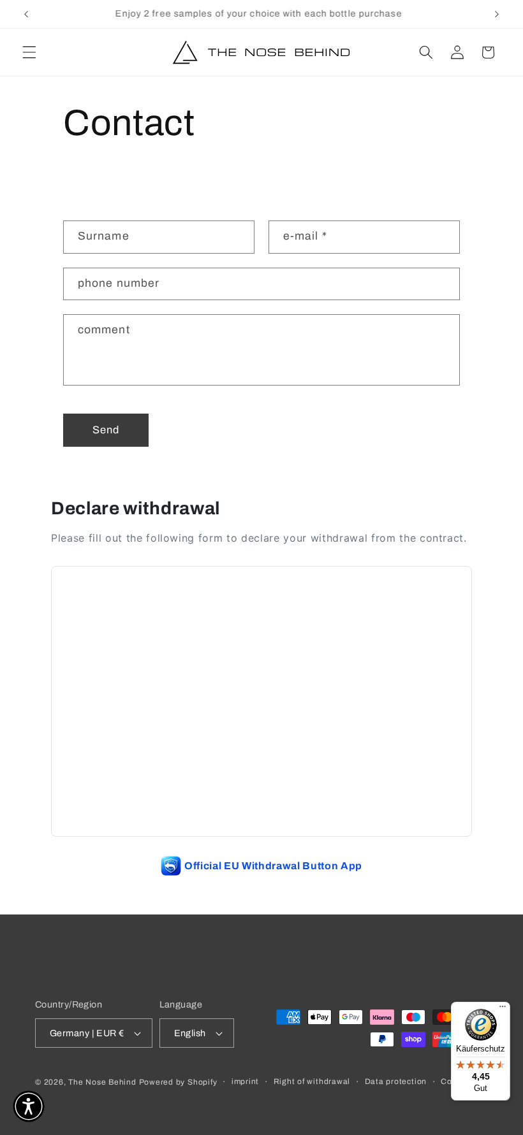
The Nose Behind (102, 1082)
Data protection (396, 1081)
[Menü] (502, 1009)
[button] (29, 52)
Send (105, 429)
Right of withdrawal (312, 1081)
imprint (245, 1081)
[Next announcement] (497, 14)
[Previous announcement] (26, 14)
